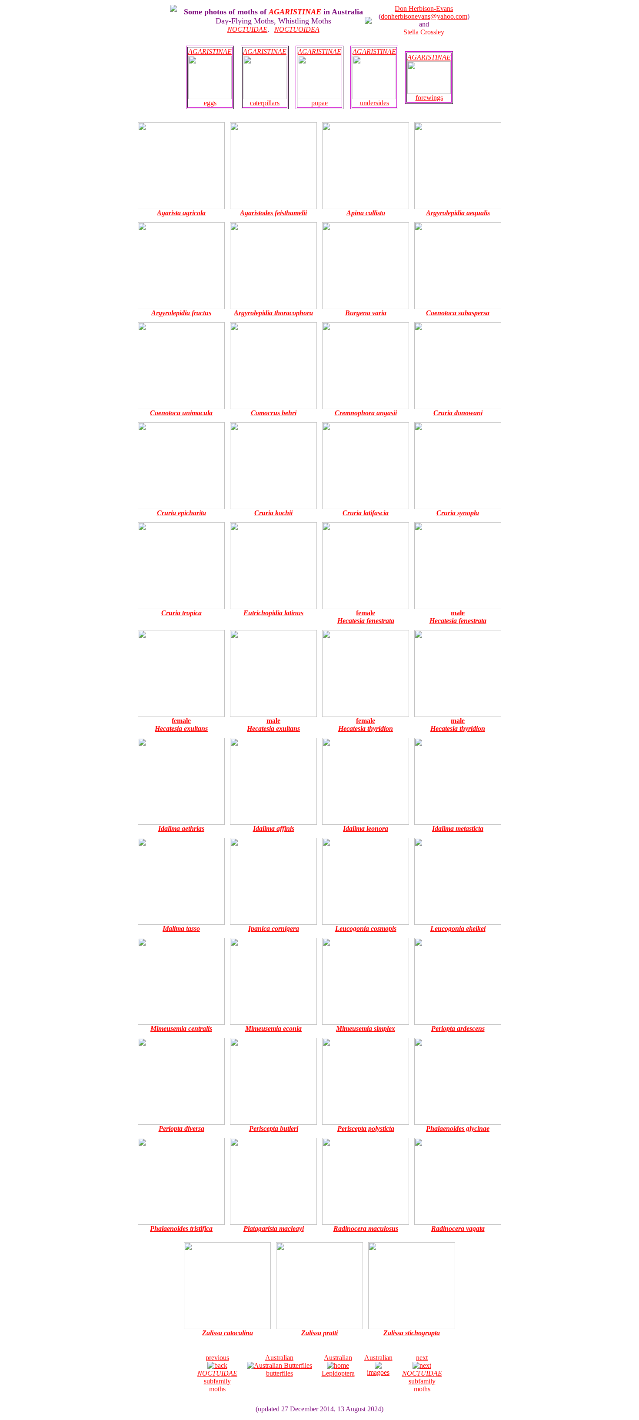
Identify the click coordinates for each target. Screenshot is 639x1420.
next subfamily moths (422, 1373)
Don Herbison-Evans (424, 8)
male (457, 616)
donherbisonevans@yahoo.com (424, 16)
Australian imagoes (378, 1365)
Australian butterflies (279, 1365)
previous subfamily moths (217, 1373)
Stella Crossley (423, 32)
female (365, 616)
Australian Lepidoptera (338, 1365)
